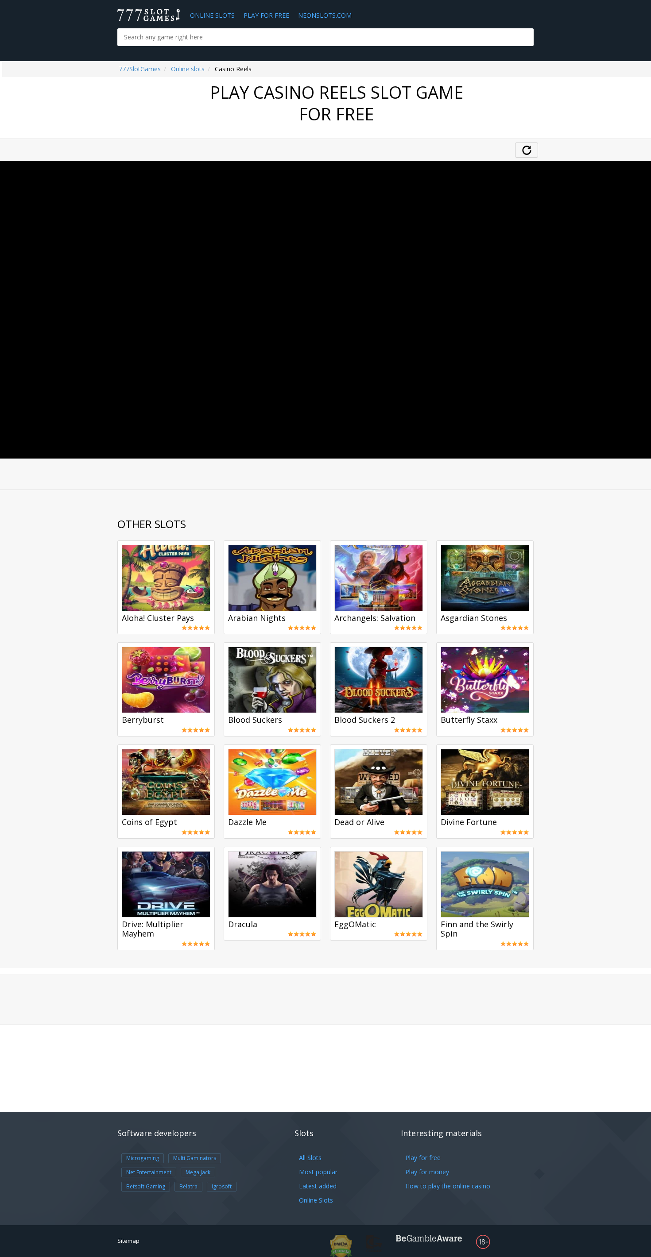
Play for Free (266, 15)
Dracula (242, 924)
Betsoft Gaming (145, 1186)
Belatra (188, 1186)
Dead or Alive (359, 822)
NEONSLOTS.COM (325, 15)
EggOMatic (355, 924)
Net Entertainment (148, 1172)
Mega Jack (198, 1172)
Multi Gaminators (194, 1158)
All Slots (310, 1157)
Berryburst (143, 720)
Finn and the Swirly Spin (477, 929)
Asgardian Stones (474, 618)
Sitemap (128, 1241)
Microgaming (142, 1158)
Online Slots (212, 15)
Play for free (423, 1157)
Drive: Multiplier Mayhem (152, 929)
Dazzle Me (247, 822)
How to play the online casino (447, 1186)
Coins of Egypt (149, 822)
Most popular (318, 1172)
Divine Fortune (469, 822)
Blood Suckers (255, 720)
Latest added (318, 1186)
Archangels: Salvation (374, 618)
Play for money (427, 1172)
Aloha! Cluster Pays (158, 618)
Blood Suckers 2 (364, 720)
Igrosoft (222, 1186)
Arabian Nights (257, 618)
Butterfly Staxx (469, 720)
